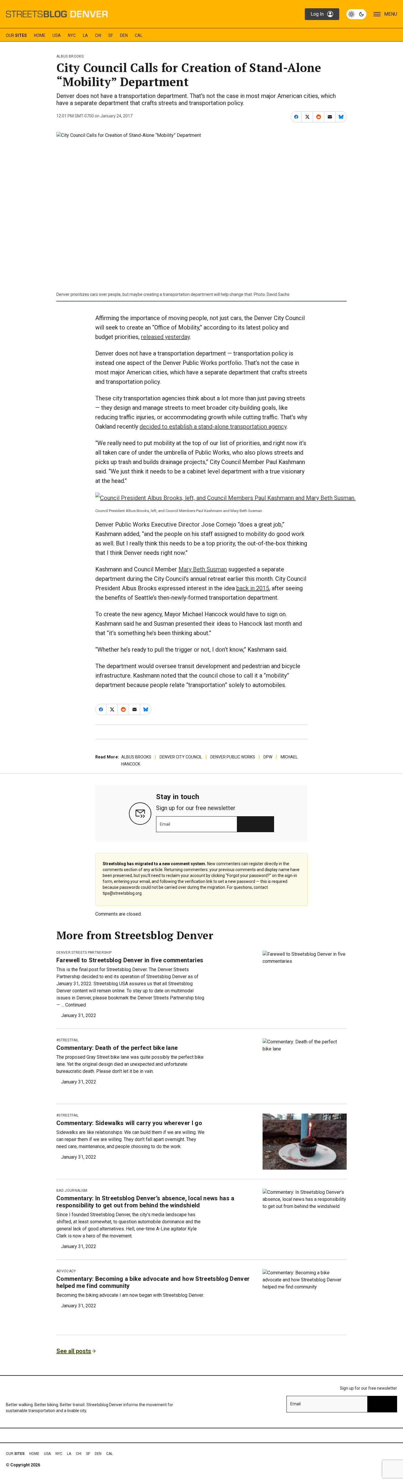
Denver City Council (181, 757)
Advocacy (66, 1271)
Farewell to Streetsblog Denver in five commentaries (129, 960)
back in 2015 (252, 588)
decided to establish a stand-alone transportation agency (213, 426)
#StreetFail (67, 1040)
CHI (98, 35)
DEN (124, 35)
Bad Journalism (71, 1190)
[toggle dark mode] (356, 14)
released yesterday (165, 336)
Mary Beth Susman (202, 569)
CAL (138, 35)
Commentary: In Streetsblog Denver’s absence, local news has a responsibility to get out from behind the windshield (145, 1202)
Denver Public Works (232, 757)
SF (110, 35)
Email (165, 824)
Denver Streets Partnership (84, 952)
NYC (72, 35)
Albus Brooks (69, 56)
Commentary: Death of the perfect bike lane (117, 1047)
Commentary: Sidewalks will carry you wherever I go (129, 1123)
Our (16, 35)
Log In (317, 14)
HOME (39, 35)
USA (57, 35)
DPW (267, 757)
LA (85, 35)
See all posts (73, 1351)
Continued (75, 1005)
